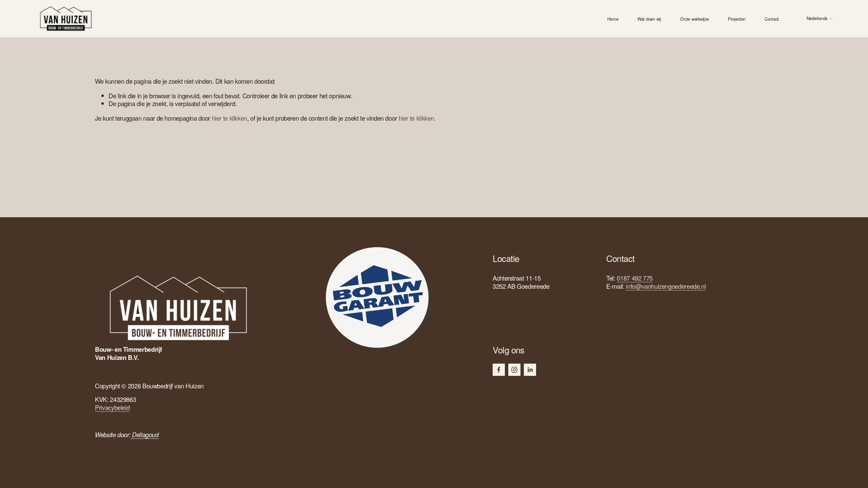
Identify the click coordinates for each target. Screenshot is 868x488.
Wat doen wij (649, 19)
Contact (772, 19)
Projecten (737, 19)
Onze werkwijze (694, 19)
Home (612, 19)
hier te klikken (229, 118)
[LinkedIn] (530, 370)
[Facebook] (499, 370)
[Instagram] (514, 370)
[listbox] (815, 19)
